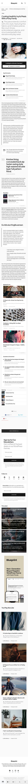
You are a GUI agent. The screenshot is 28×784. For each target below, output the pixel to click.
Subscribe (14, 460)
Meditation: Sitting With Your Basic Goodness (12, 323)
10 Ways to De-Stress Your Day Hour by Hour (13, 300)
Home (3, 8)
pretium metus (10, 209)
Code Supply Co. (20, 778)
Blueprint (14, 3)
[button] (2, 3)
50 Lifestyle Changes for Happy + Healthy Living (13, 345)
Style (7, 8)
